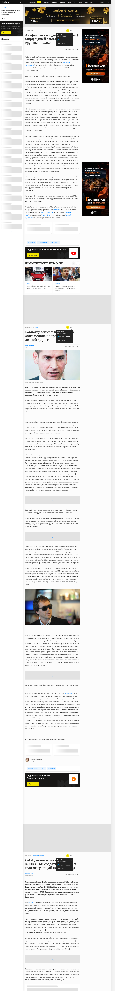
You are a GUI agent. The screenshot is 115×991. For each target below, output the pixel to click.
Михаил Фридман (47, 212)
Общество (57, 283)
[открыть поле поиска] (108, 2)
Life (74, 2)
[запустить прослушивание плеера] (71, 30)
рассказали (68, 693)
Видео (69, 2)
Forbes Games (34, 2)
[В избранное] (77, 224)
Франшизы (54, 2)
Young (91, 2)
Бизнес (28, 283)
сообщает (31, 903)
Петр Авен (56, 210)
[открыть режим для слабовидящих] (67, 30)
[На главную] (5, 2)
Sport (86, 2)
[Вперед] (82, 228)
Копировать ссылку (73, 49)
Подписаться (33, 255)
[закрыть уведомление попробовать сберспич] (71, 35)
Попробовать (61, 43)
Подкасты (62, 2)
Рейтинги (46, 2)
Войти (102, 2)
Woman (80, 2)
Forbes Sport (58, 811)
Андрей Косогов (46, 215)
